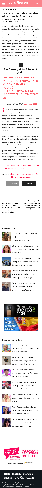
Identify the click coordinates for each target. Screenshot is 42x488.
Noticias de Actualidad (9, 9)
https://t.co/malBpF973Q (19, 91)
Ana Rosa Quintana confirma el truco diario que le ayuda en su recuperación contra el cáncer (11, 207)
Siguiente (28, 183)
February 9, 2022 (30, 104)
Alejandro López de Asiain (15, 19)
